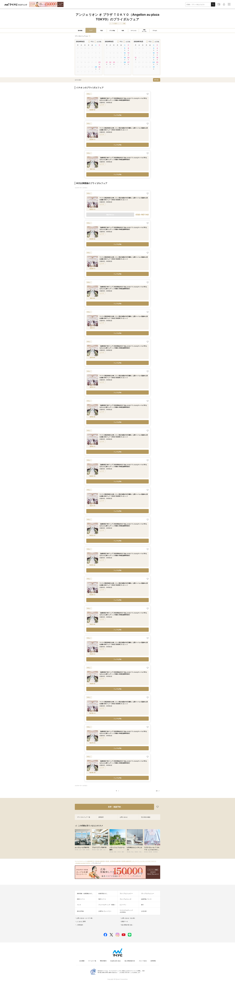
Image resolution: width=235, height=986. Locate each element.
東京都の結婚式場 (99, 861)
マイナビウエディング (80, 861)
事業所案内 (103, 961)
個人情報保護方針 (130, 961)
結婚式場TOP (90, 861)
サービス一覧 (92, 961)
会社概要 (82, 961)
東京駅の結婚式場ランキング (129, 861)
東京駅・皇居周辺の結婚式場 (113, 861)
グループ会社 (143, 961)
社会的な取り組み (115, 961)
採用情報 (153, 961)
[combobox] (198, 4)
